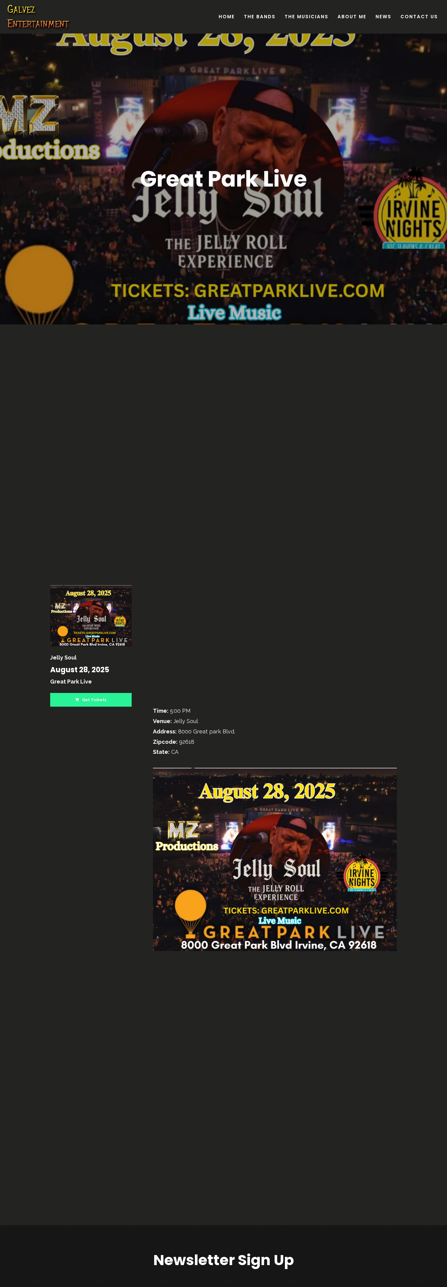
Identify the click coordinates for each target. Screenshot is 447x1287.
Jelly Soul (63, 657)
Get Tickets (93, 700)
